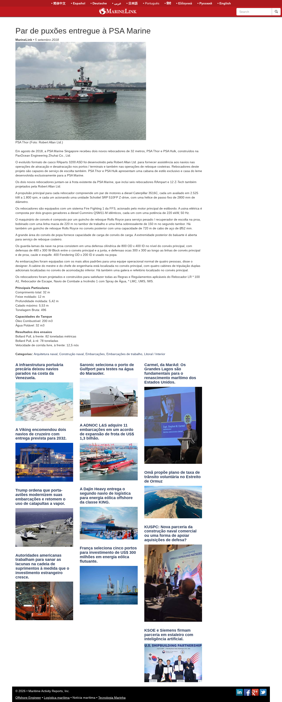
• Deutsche (99, 3)
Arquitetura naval (46, 354)
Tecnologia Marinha (112, 697)
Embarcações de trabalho (124, 354)
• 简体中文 (58, 3)
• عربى (116, 3)
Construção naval (71, 354)
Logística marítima (57, 697)
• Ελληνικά (184, 3)
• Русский (204, 3)
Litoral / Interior (154, 354)
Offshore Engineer (28, 697)
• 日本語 (132, 3)
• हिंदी (168, 3)
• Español (78, 3)
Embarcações (95, 354)
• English (224, 3)
